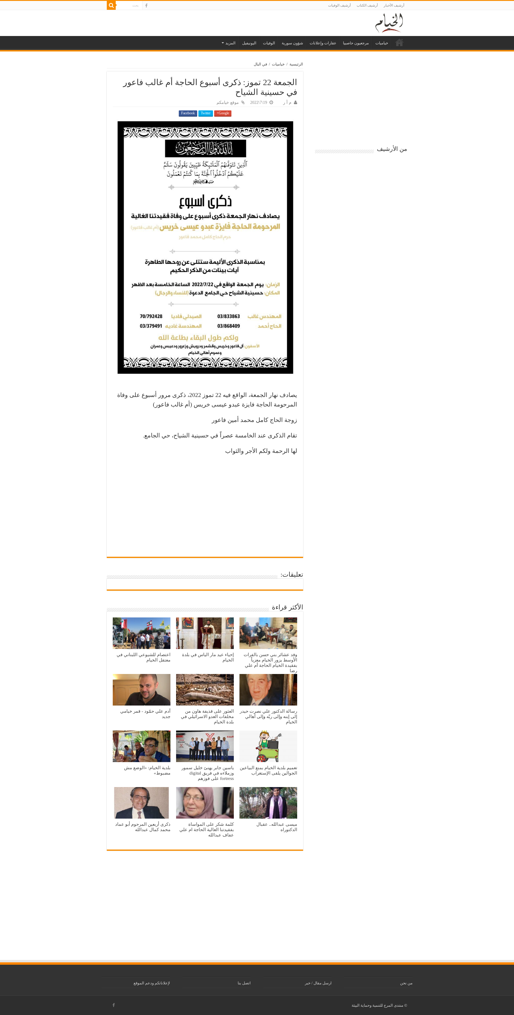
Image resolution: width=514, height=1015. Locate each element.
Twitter (206, 113)
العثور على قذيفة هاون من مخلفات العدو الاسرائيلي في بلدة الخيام (207, 716)
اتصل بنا (244, 983)
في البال (260, 64)
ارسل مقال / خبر (318, 983)
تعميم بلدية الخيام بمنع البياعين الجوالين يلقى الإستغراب (268, 770)
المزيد (230, 43)
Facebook (188, 113)
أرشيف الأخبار (394, 5)
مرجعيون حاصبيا (356, 43)
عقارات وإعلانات (323, 43)
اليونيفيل (249, 43)
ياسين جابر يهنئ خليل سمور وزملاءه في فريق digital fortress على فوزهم (207, 773)
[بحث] (111, 5)
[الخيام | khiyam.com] (389, 22)
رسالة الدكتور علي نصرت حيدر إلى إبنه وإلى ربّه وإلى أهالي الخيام (268, 716)
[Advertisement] (205, 503)
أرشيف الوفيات (339, 5)
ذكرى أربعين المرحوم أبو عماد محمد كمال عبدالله (142, 827)
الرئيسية (399, 42)
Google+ (223, 113)
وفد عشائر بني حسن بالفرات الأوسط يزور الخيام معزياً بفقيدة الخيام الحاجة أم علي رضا (270, 662)
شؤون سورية (292, 43)
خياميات (381, 43)
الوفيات (269, 43)
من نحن (406, 983)
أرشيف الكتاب (367, 5)
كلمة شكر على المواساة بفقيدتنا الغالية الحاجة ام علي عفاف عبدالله (206, 829)
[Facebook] (146, 5)
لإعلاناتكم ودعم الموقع (152, 983)
